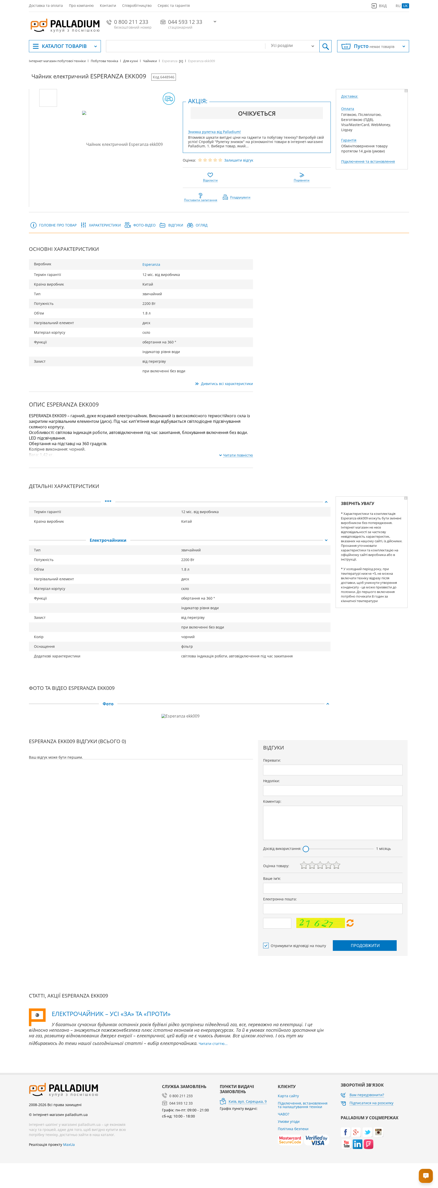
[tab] (180, 502)
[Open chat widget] (426, 1176)
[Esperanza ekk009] (48, 98)
